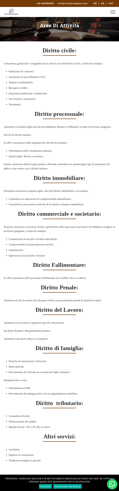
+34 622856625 (45, 3)
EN (95, 3)
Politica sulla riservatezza (67, 486)
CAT (111, 3)
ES (102, 3)
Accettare (45, 486)
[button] (113, 12)
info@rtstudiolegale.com (72, 3)
